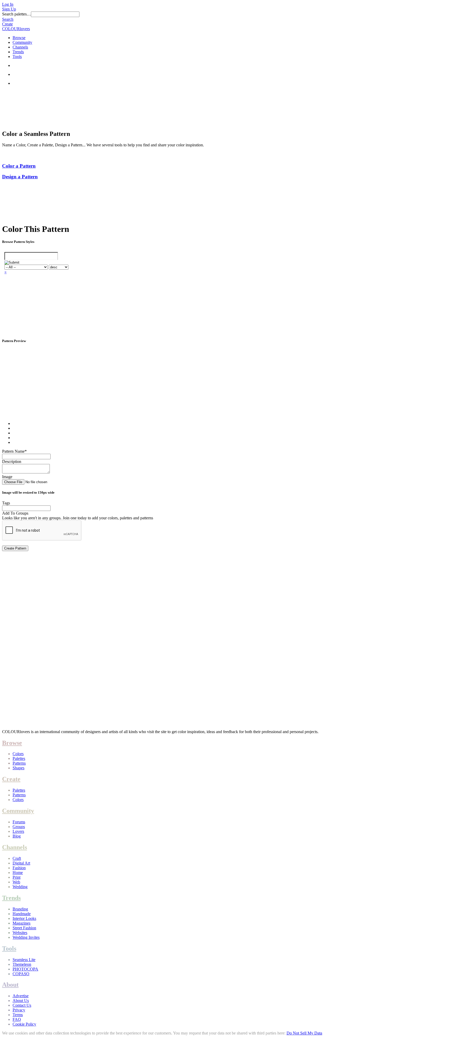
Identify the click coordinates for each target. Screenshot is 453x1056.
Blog (17, 836)
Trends (18, 52)
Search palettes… (16, 14)
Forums (19, 822)
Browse (19, 37)
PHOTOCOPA (25, 969)
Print (16, 877)
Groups (19, 826)
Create (7, 24)
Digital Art (21, 863)
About (10, 984)
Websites (20, 932)
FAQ (17, 1019)
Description (11, 461)
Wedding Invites (26, 937)
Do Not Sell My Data (304, 1033)
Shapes (18, 768)
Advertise (21, 996)
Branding (20, 909)
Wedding (20, 886)
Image (7, 476)
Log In (7, 4)
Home (18, 872)
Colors (18, 753)
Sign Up (9, 9)
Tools (17, 56)
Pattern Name (14, 451)
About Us (21, 1000)
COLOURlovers (16, 28)
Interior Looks (24, 918)
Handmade (22, 913)
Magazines (21, 923)
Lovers (18, 831)
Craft (17, 858)
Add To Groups (15, 513)
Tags (6, 503)
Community (22, 42)
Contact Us (22, 1005)
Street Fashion (24, 928)
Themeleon (22, 964)
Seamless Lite (24, 959)
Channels (20, 47)
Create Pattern (15, 548)
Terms (18, 1014)
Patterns (19, 763)
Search (7, 19)
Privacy (19, 1010)
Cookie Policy (24, 1024)
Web (16, 882)
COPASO (21, 974)
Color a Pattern (19, 166)
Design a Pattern (20, 176)
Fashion (19, 868)
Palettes (19, 758)
